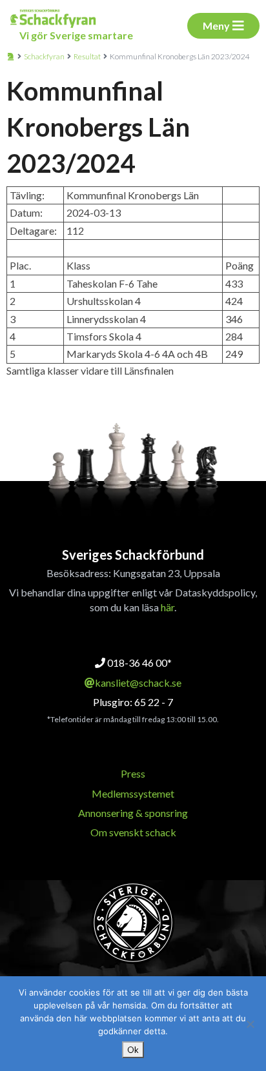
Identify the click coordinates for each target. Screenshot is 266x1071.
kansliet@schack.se (138, 682)
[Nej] (249, 1023)
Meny (216, 25)
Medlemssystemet (133, 793)
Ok (133, 1050)
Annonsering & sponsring (133, 813)
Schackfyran (44, 56)
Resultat (87, 56)
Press (133, 773)
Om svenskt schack (133, 832)
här (167, 607)
